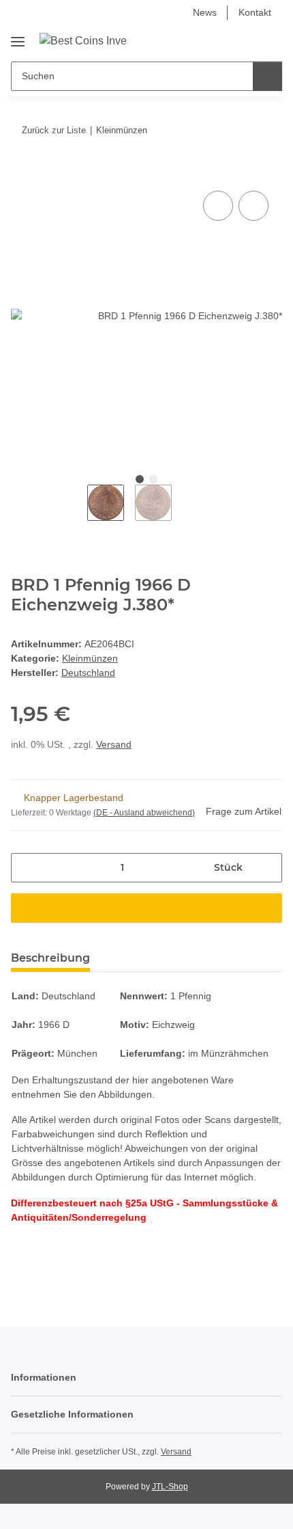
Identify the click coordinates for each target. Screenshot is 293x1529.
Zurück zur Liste (54, 130)
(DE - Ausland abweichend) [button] (144, 812)
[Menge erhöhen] (266, 868)
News (205, 12)
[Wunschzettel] (249, 40)
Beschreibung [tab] (50, 957)
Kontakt (254, 12)
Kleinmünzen (90, 658)
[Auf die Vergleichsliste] (218, 206)
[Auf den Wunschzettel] (253, 206)
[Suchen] (267, 76)
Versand (114, 744)
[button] (228, 40)
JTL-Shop (170, 1486)
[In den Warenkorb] (22, 172)
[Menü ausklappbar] (18, 36)
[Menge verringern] (26, 868)
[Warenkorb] (270, 40)
